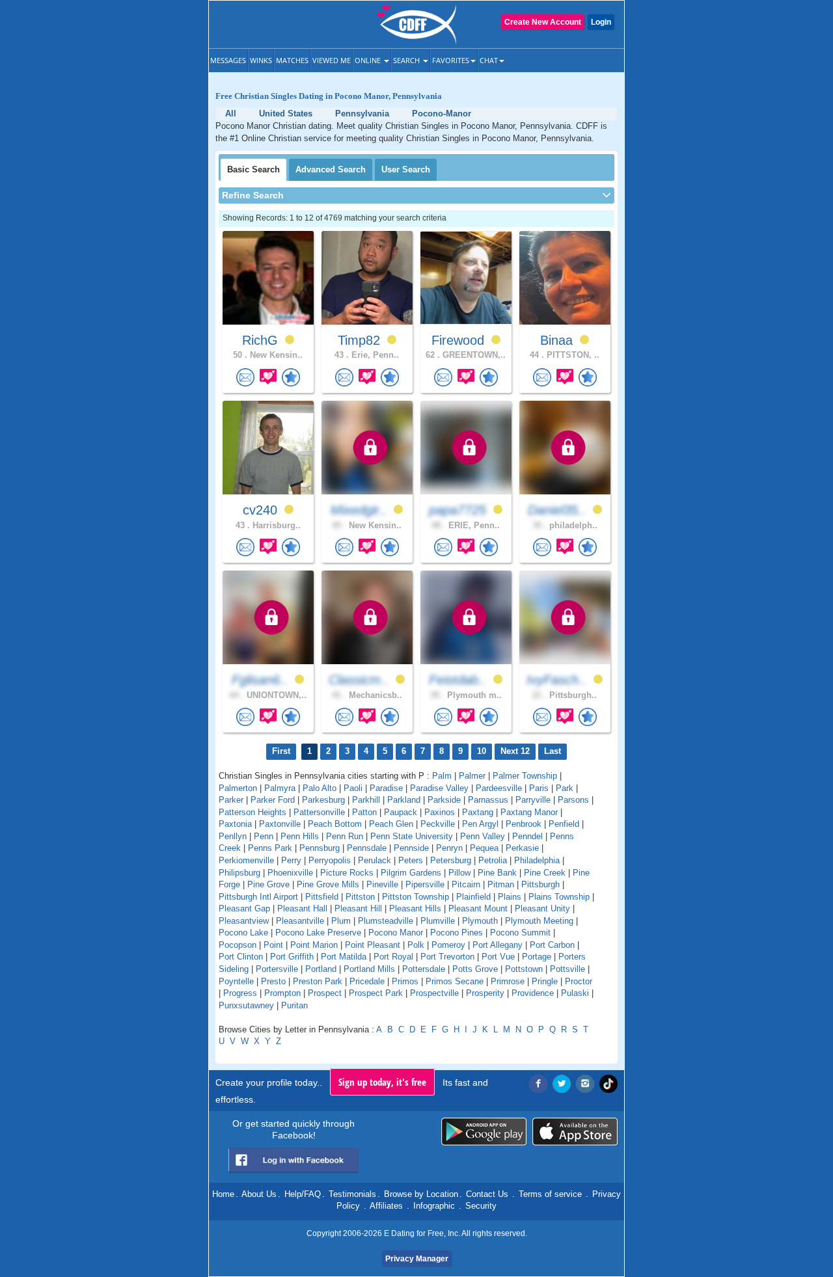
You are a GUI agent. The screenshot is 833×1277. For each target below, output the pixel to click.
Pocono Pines (456, 932)
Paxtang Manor (529, 812)
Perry (291, 860)
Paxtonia (235, 824)
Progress (240, 993)
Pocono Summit (520, 932)
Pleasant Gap (244, 908)
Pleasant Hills (415, 908)
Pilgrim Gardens (411, 873)
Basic (253, 169)
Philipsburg (239, 873)
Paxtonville (280, 824)
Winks (261, 60)
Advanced (330, 169)
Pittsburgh (540, 884)
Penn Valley (482, 836)
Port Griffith (292, 956)
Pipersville (424, 884)
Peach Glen (391, 824)
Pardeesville (499, 788)
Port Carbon (552, 945)
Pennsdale (367, 848)
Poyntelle (236, 981)
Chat (489, 60)
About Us (259, 1194)
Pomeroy (448, 945)
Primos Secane (455, 981)
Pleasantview (244, 921)
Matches (292, 60)
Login (601, 22)
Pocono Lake (243, 932)
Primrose (508, 981)
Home (223, 1194)
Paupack (400, 812)
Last (552, 751)
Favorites (450, 60)
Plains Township (559, 897)
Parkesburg (323, 800)
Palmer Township (525, 776)
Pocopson (237, 945)
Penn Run (344, 836)
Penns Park (270, 848)
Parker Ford (273, 800)
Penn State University (411, 836)
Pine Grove (268, 884)
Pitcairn (466, 884)
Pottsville (567, 969)
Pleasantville (300, 921)
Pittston (360, 897)
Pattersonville (319, 812)
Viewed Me (331, 60)
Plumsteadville (385, 921)
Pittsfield (321, 897)
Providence (533, 993)
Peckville (437, 824)
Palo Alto (319, 788)
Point (273, 945)
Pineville (382, 884)
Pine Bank (497, 873)
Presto (273, 981)
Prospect (325, 993)
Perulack (374, 860)
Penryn (449, 848)
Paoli (353, 788)
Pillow (459, 873)
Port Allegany (497, 945)
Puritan (294, 1005)
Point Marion (314, 945)
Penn (263, 836)
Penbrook (523, 824)
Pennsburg (319, 848)
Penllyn (233, 836)
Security (481, 1206)
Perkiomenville (246, 860)
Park (564, 788)
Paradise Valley (439, 788)
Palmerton (238, 788)
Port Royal (393, 956)
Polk (415, 945)
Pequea (484, 848)
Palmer (472, 776)
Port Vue (498, 956)
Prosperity (485, 993)
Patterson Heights (252, 812)
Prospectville (434, 993)
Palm (442, 776)
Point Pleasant (372, 945)
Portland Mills (369, 969)
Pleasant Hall (302, 908)
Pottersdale (423, 969)
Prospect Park (376, 993)
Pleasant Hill (358, 908)
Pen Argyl (480, 824)
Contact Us (487, 1194)
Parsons (573, 800)
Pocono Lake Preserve (318, 932)
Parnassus (488, 800)
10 (481, 751)
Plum (341, 921)
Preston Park (317, 981)
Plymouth (480, 921)
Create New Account (542, 22)
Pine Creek (545, 873)
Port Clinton (241, 956)
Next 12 (515, 751)
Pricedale (367, 981)
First (281, 751)
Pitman (500, 884)
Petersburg (450, 860)
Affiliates (386, 1206)
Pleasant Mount (478, 908)
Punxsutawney (246, 1005)
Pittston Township (415, 897)
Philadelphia (537, 860)
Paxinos (439, 812)
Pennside (411, 848)
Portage (536, 956)
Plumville (437, 921)
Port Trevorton (447, 956)
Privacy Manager (416, 1258)
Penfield (564, 824)
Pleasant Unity (542, 908)
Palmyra (279, 788)
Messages (228, 60)
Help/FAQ (302, 1194)
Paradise (386, 788)
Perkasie (522, 848)
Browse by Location (421, 1194)
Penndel (527, 836)
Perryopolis (329, 860)
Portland (320, 969)
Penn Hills (299, 836)
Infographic (434, 1206)
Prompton (282, 993)
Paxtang (477, 812)
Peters (410, 860)
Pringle (545, 981)
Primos (405, 981)
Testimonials (352, 1194)
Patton (364, 812)
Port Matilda (343, 956)
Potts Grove (475, 969)
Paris (539, 788)
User (405, 169)
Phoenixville (290, 873)
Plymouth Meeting (539, 921)
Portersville (277, 969)
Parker (231, 800)
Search (407, 60)
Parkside (444, 800)
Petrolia (492, 860)
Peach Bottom (335, 824)
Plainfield (473, 897)
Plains (509, 897)
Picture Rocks (347, 873)
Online (369, 60)
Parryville (533, 800)
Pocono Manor (395, 932)
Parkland (403, 800)
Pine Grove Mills (328, 884)
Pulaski (575, 993)
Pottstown (524, 969)
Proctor (578, 981)
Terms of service (550, 1194)
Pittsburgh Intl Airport (258, 897)
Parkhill (366, 800)
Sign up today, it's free (382, 1081)
